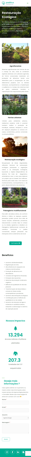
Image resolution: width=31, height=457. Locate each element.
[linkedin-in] (18, 452)
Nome (4, 399)
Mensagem (6, 422)
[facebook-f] (13, 452)
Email (4, 407)
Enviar (6, 439)
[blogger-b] (23, 452)
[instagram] (7, 452)
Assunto (4, 415)
